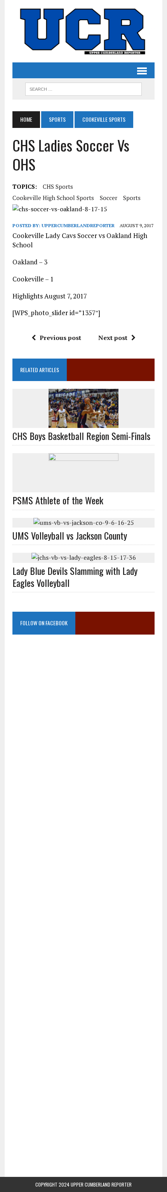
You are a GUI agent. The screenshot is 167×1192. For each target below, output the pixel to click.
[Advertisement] (83, 721)
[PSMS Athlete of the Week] (83, 487)
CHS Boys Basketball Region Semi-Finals (81, 436)
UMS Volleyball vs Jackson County (69, 535)
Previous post (60, 337)
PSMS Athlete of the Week (57, 500)
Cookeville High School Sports (53, 198)
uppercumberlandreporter (78, 225)
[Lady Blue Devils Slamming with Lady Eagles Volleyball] (83, 557)
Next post (112, 337)
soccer (108, 198)
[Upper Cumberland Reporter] (83, 31)
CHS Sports (58, 186)
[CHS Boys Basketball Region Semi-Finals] (83, 423)
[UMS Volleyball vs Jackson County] (83, 522)
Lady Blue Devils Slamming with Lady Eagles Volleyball (74, 577)
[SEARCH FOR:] (83, 88)
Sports (57, 119)
